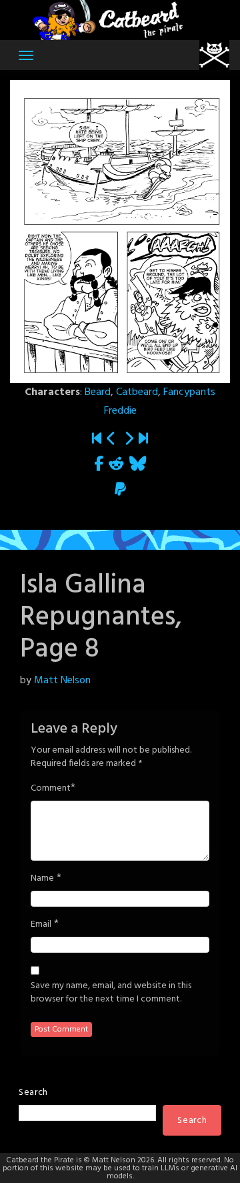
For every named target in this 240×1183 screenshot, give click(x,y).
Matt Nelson (62, 680)
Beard (98, 392)
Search (33, 1093)
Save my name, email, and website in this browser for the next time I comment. (111, 992)
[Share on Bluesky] (137, 464)
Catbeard (137, 392)
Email (41, 924)
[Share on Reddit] (116, 464)
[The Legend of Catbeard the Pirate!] (96, 439)
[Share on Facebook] (98, 464)
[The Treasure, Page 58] (143, 439)
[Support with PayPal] (120, 490)
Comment (51, 788)
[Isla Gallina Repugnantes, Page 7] (111, 439)
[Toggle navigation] (26, 55)
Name (42, 878)
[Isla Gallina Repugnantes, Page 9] (128, 439)
